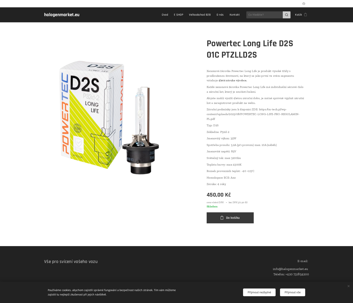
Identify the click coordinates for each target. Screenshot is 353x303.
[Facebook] (304, 4)
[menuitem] (166, 14)
